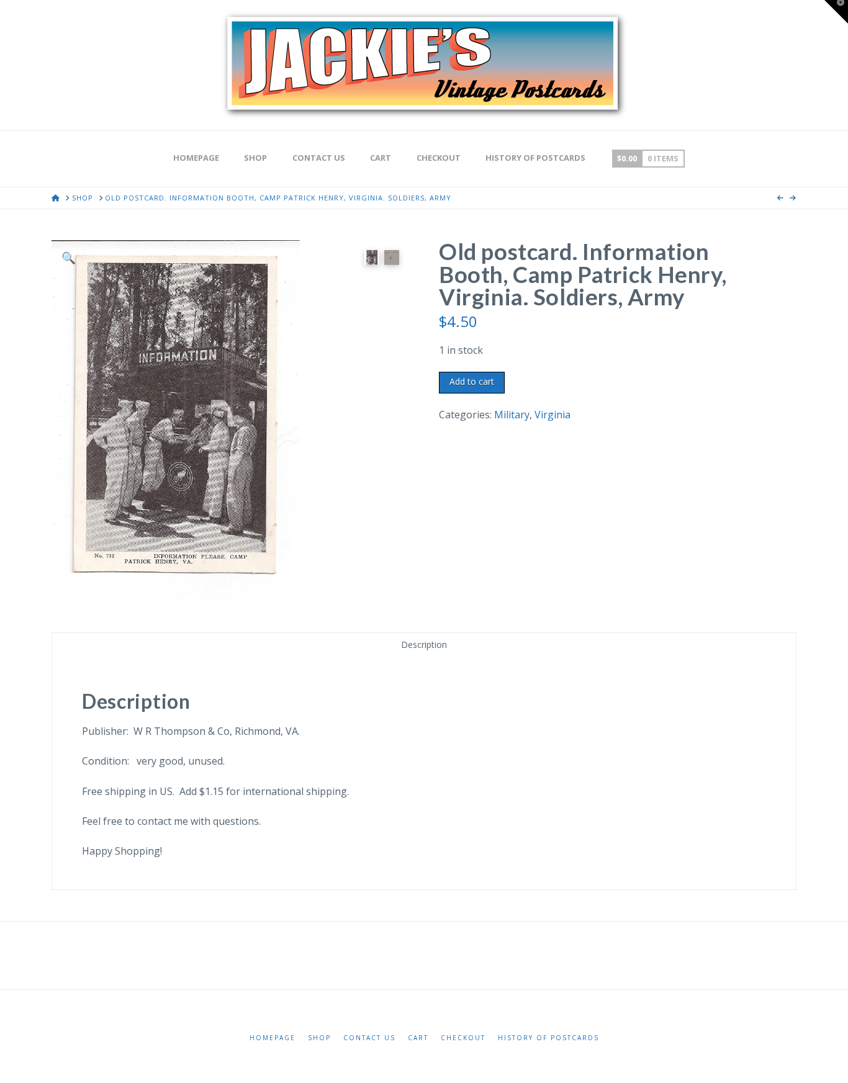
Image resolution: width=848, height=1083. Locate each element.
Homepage (272, 1038)
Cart (418, 1038)
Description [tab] (424, 644)
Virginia (553, 414)
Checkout (463, 1038)
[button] (69, 257)
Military (512, 414)
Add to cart (471, 381)
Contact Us (369, 1038)
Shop (319, 1038)
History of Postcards (548, 1038)
